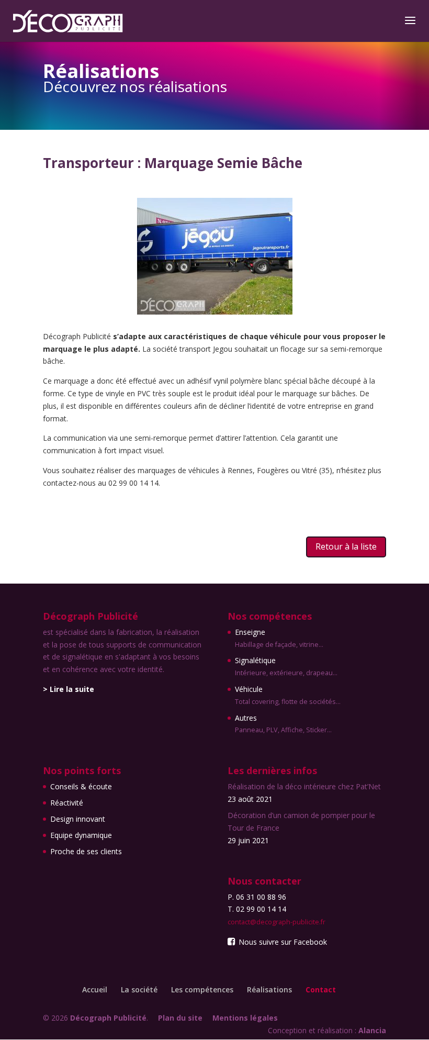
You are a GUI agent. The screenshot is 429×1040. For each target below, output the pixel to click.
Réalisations (269, 989)
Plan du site (180, 1018)
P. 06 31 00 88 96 (257, 897)
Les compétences (202, 989)
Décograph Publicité (108, 1018)
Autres (283, 724)
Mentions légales (245, 1018)
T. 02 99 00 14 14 (257, 909)
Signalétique (286, 666)
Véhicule (288, 695)
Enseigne (279, 638)
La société (139, 989)
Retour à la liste (346, 546)
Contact (321, 989)
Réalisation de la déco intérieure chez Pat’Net (304, 786)
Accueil (94, 989)
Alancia (372, 1030)
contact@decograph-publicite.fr (276, 922)
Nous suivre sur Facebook (281, 942)
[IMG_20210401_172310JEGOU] (214, 312)
